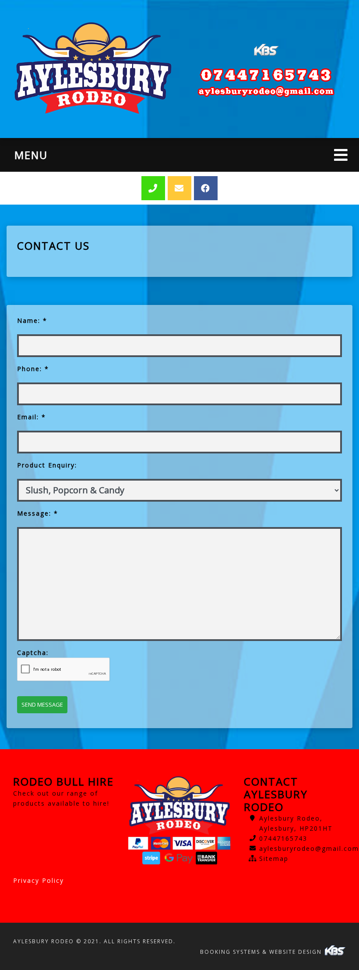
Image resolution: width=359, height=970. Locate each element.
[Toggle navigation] (340, 155)
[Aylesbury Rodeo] (93, 69)
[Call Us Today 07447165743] (266, 75)
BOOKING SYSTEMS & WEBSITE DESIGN (262, 952)
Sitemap (274, 858)
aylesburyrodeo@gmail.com (309, 848)
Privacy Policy (38, 880)
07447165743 (283, 838)
